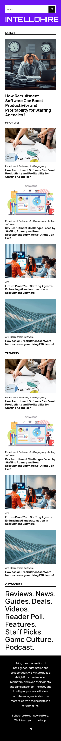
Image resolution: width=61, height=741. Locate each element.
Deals (41, 601)
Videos (16, 609)
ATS (7, 282)
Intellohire (32, 19)
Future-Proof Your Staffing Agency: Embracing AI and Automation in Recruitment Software (29, 289)
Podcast (19, 647)
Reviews (18, 593)
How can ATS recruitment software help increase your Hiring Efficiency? (29, 342)
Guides (17, 601)
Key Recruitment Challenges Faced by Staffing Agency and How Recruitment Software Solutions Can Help (30, 233)
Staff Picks (23, 632)
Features (20, 624)
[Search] (51, 9)
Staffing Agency (37, 166)
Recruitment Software (16, 166)
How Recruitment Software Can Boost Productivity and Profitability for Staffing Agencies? (28, 105)
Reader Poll (24, 616)
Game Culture (28, 639)
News (45, 593)
